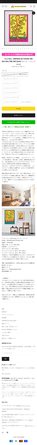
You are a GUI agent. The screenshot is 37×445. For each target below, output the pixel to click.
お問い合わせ (5, 335)
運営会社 (4, 312)
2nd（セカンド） (8, 416)
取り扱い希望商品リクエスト (10, 329)
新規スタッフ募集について (9, 338)
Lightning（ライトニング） (23, 405)
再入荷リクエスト (18, 115)
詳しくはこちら (6, 373)
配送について (5, 324)
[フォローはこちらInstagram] (3, 432)
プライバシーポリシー (8, 315)
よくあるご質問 (6, 332)
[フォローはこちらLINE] (7, 432)
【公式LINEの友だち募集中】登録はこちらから (18, 122)
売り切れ (18, 109)
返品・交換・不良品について (10, 326)
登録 (5, 359)
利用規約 (4, 318)
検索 (3, 309)
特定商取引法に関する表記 (9, 320)
